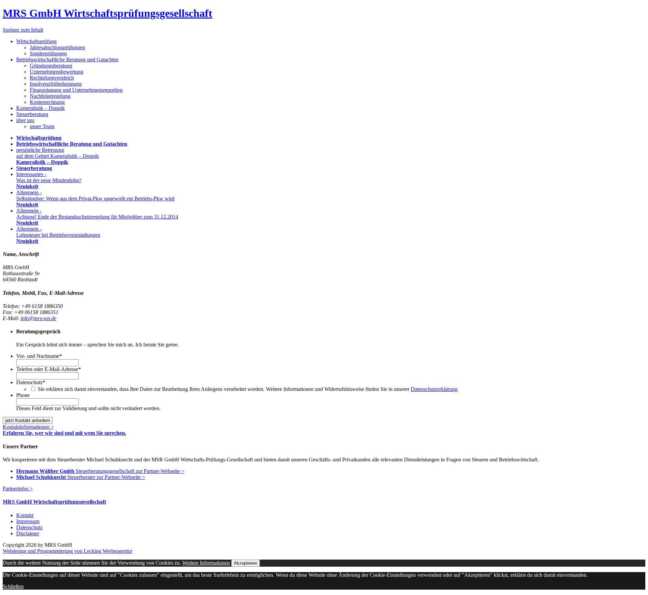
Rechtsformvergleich (52, 78)
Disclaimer (27, 533)
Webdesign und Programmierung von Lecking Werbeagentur (67, 551)
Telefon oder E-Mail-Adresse (48, 369)
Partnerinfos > (18, 488)
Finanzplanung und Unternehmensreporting (76, 90)
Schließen (13, 586)
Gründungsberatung (51, 65)
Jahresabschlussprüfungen (57, 47)
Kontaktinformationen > (28, 427)
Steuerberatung (32, 114)
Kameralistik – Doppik (40, 108)
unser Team (42, 126)
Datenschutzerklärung (434, 389)
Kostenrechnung (47, 102)
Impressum (27, 521)
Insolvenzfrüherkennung (56, 84)
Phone (23, 395)
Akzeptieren (245, 563)
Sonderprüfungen (48, 53)
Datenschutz (30, 382)
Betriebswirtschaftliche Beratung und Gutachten (67, 59)
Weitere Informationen (206, 563)
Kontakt (24, 515)
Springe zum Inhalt (23, 30)
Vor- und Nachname (39, 356)
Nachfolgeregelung (50, 96)
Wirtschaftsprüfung (36, 41)
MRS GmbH (107, 13)
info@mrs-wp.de (38, 318)
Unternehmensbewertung (56, 72)
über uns (25, 120)
